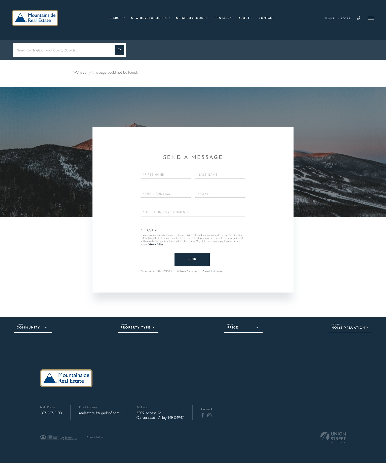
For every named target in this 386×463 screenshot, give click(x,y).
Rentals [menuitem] (222, 18)
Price (232, 327)
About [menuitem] (243, 18)
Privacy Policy (155, 244)
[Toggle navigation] (371, 18)
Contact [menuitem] (266, 18)
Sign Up (330, 18)
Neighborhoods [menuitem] (190, 18)
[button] (119, 50)
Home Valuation (349, 328)
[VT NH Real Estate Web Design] (333, 437)
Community (28, 327)
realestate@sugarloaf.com (99, 413)
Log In (345, 18)
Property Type (135, 327)
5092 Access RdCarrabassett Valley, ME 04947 (160, 415)
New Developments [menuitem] (149, 18)
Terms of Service (210, 271)
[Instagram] (209, 415)
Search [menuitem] (115, 18)
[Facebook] (202, 415)
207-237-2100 (51, 413)
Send (192, 259)
